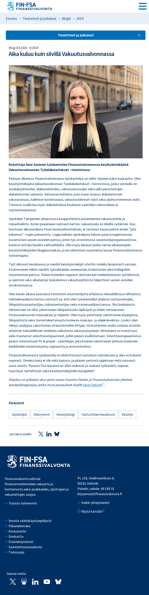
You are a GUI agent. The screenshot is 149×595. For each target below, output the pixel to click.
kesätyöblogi (65, 414)
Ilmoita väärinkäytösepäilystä (30, 520)
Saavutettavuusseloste (25, 547)
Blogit (66, 18)
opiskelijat (19, 414)
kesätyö (127, 414)
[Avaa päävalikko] (143, 6)
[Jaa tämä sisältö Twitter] (40, 433)
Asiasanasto (17, 531)
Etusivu (11, 18)
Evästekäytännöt (21, 541)
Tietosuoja (16, 552)
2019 (79, 18)
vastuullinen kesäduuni (98, 414)
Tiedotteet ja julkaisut (39, 18)
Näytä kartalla (91, 511)
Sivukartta (16, 536)
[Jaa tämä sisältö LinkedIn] (48, 433)
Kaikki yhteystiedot (95, 502)
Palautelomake (19, 526)
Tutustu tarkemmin (23, 503)
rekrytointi (42, 414)
